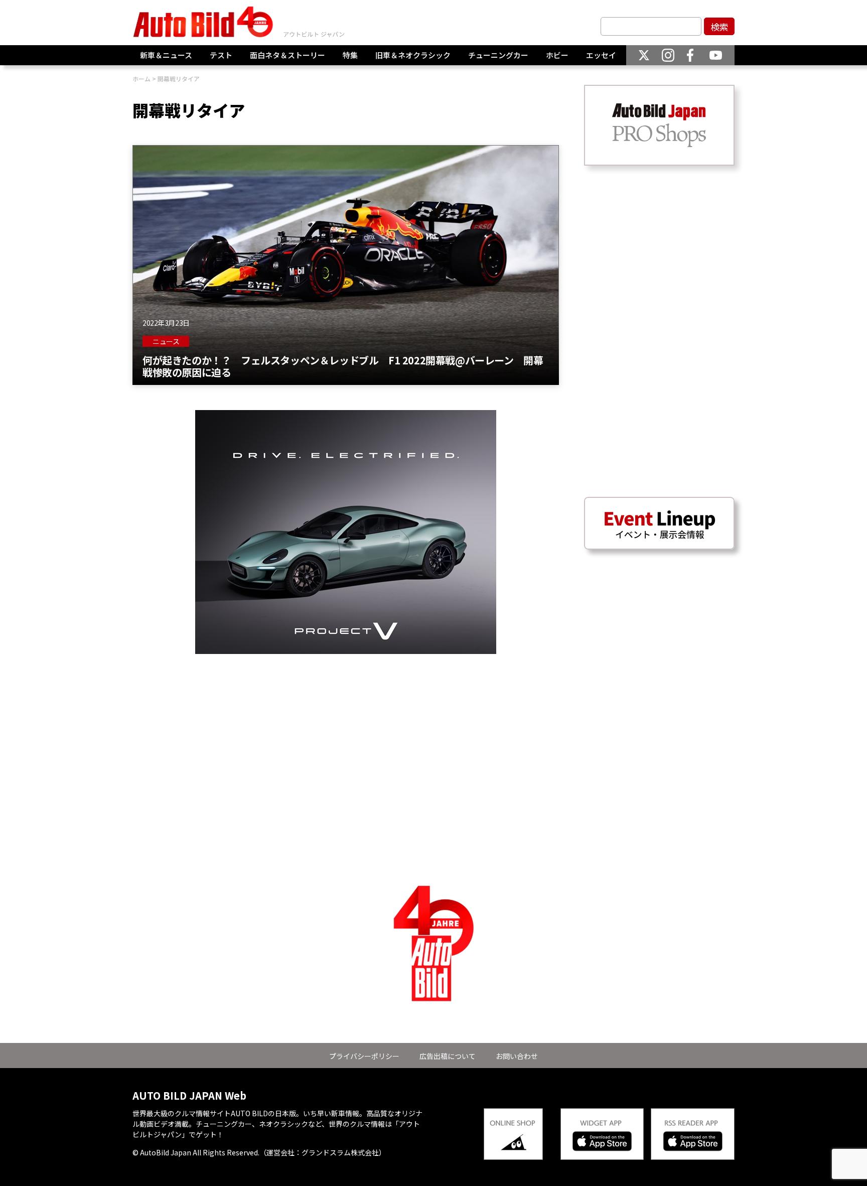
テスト (221, 55)
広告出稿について (447, 1056)
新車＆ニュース (166, 55)
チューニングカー (498, 55)
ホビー (557, 55)
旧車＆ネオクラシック (413, 55)
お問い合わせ (517, 1056)
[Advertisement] (345, 724)
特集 (350, 55)
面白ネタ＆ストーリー (287, 55)
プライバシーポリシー (364, 1056)
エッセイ (601, 55)
